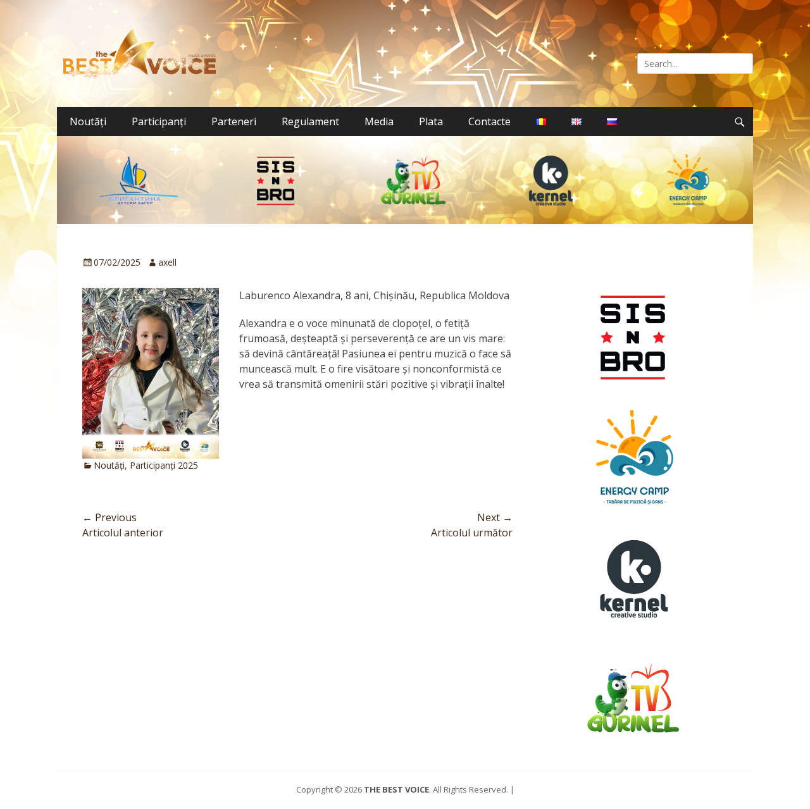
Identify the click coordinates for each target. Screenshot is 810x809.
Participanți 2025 (164, 465)
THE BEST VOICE (396, 789)
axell (167, 262)
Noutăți (88, 121)
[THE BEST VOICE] (143, 53)
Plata (431, 121)
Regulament (310, 121)
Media (379, 121)
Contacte (489, 121)
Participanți (159, 121)
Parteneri (233, 121)
